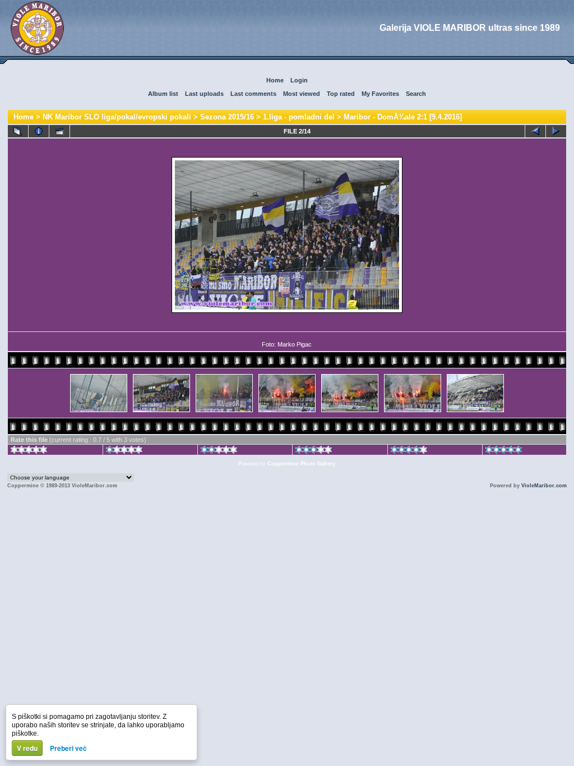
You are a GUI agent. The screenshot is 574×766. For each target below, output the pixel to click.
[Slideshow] (59, 131)
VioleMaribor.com (544, 485)
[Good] (313, 451)
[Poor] (124, 451)
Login (299, 80)
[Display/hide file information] (39, 131)
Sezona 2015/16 (227, 117)
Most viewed (301, 93)
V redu (27, 748)
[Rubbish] (29, 451)
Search (416, 93)
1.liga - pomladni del (299, 117)
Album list (163, 93)
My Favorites (380, 93)
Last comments (253, 93)
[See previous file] (535, 131)
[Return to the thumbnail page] (18, 131)
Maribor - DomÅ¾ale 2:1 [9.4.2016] (403, 117)
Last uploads (204, 93)
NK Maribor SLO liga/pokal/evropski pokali (117, 117)
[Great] (503, 451)
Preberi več (68, 748)
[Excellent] (409, 451)
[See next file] (556, 131)
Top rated (341, 93)
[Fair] (219, 451)
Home (275, 80)
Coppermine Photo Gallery (301, 464)
